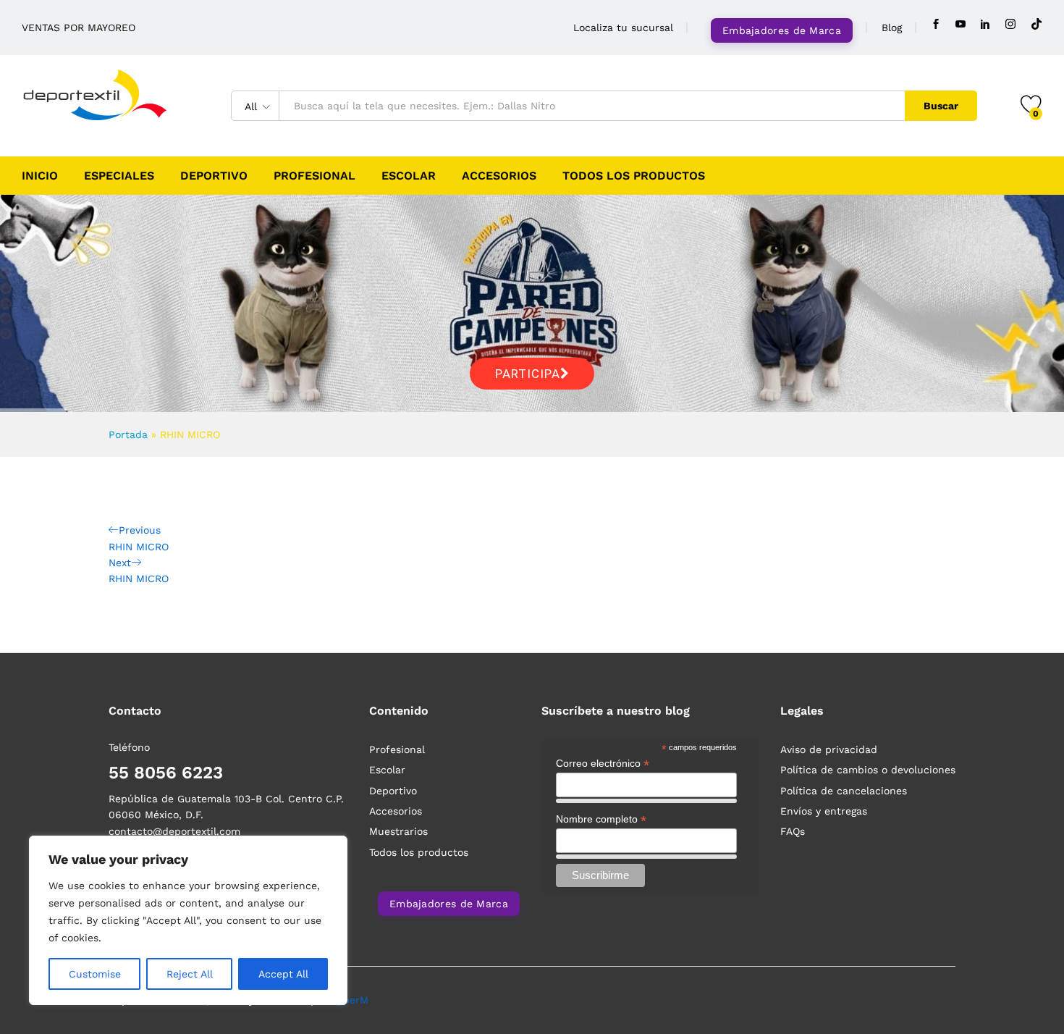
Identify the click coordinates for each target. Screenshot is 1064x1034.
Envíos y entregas (823, 811)
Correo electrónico (602, 763)
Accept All (283, 974)
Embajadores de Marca (781, 30)
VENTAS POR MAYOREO (78, 27)
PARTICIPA (527, 373)
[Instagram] (1010, 24)
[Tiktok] (1036, 24)
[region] (188, 920)
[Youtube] (960, 24)
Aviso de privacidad (828, 749)
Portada (128, 434)
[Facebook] (936, 24)
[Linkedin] (985, 24)
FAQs (792, 831)
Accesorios (499, 176)
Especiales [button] (119, 176)
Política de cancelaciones (843, 790)
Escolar (408, 176)
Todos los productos (633, 176)
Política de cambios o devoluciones (867, 770)
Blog (892, 27)
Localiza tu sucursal (623, 27)
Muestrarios (398, 831)
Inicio (40, 176)
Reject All (189, 974)
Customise (95, 974)
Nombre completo (601, 819)
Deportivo (214, 176)
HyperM (349, 1000)
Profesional (314, 176)
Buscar (941, 106)
